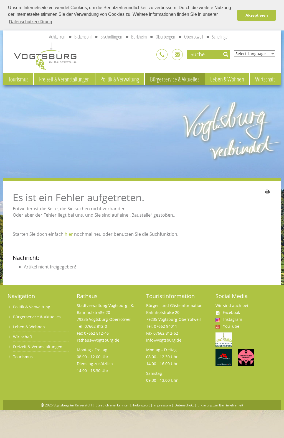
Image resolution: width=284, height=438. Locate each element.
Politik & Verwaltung (119, 79)
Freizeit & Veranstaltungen (64, 79)
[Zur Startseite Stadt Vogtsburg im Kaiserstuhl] (42, 55)
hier (69, 234)
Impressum (162, 405)
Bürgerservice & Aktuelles (174, 79)
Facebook (231, 312)
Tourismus (18, 79)
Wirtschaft (265, 79)
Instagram (232, 319)
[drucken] (267, 191)
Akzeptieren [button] (256, 15)
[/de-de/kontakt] (162, 54)
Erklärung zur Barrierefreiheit (220, 405)
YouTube (231, 326)
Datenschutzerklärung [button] (30, 21)
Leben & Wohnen (227, 79)
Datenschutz (184, 405)
